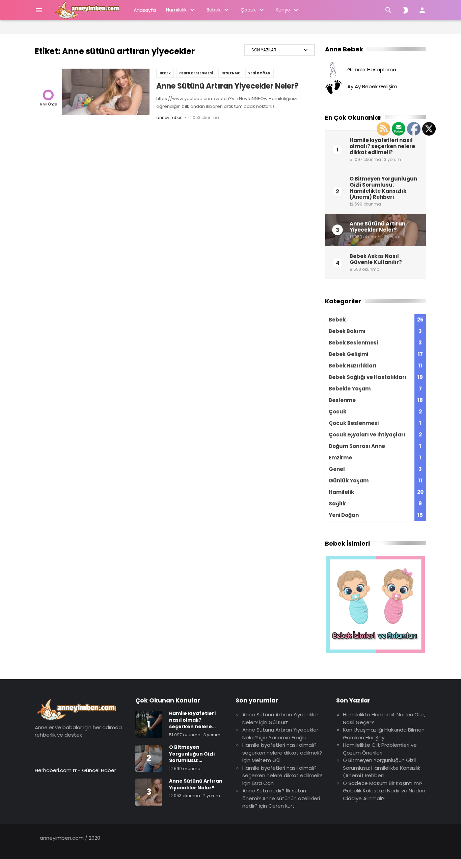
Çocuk (248, 9)
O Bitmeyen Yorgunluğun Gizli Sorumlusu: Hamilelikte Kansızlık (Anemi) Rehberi (381, 768)
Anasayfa (145, 10)
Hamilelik (176, 9)
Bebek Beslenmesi (196, 73)
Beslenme (230, 73)
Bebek (214, 9)
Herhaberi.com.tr (56, 770)
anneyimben (169, 117)
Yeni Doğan (259, 73)
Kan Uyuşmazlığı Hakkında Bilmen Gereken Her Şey (384, 733)
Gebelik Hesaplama (371, 69)
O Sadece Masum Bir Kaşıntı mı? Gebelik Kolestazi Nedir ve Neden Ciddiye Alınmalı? (384, 791)
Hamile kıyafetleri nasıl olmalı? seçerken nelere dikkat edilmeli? (282, 748)
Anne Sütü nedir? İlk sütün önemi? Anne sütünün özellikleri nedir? (281, 798)
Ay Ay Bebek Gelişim (372, 86)
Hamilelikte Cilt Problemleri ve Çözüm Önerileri (380, 748)
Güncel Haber (99, 770)
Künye (283, 9)
